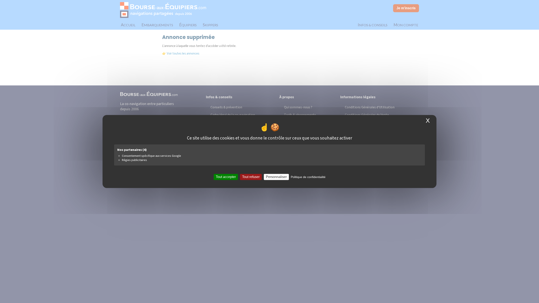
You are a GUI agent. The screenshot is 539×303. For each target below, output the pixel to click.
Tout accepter (226, 177)
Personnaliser (276, 177)
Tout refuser (251, 177)
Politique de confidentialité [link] (308, 177)
